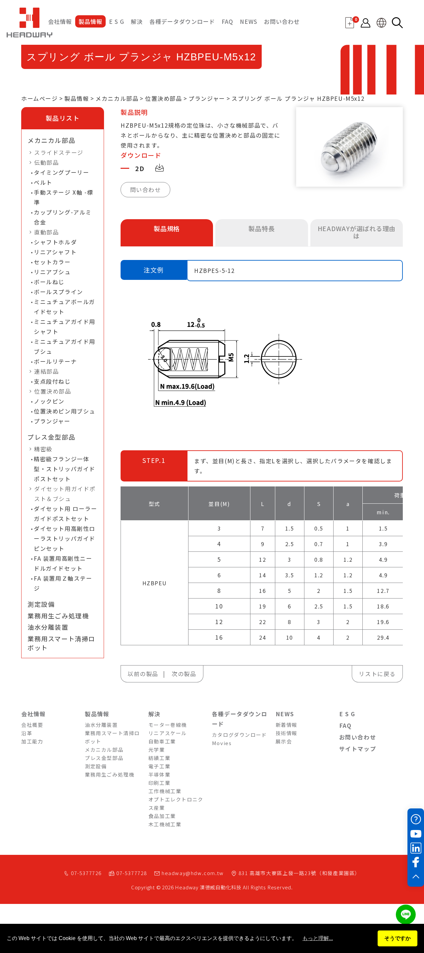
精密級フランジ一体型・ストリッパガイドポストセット (64, 469)
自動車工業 (162, 741)
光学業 (156, 749)
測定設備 (41, 604)
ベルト (43, 182)
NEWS (248, 21)
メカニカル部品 (116, 98)
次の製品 (184, 673)
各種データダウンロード (182, 21)
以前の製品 (143, 673)
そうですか (397, 938)
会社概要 (32, 724)
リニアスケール (167, 733)
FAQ (227, 21)
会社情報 (60, 21)
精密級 (43, 449)
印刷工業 (159, 782)
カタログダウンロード (239, 734)
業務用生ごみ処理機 (58, 615)
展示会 (284, 741)
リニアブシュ (52, 272)
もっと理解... (317, 938)
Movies (222, 742)
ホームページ (39, 98)
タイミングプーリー (61, 172)
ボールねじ (49, 282)
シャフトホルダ (55, 242)
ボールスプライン (58, 291)
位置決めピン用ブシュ (64, 411)
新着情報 (286, 724)
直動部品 (46, 232)
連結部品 (46, 371)
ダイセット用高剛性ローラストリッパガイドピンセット (64, 538)
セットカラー (52, 262)
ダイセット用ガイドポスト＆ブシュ (65, 493)
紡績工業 (159, 757)
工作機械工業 (165, 791)
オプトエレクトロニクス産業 (175, 803)
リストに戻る (377, 673)
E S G (116, 21)
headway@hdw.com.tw (193, 872)
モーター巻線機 (167, 724)
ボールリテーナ (55, 361)
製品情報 (90, 21)
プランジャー (206, 98)
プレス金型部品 (51, 437)
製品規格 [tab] (167, 228)
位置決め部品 (163, 98)
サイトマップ (357, 748)
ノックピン (49, 401)
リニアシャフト (55, 252)
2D (139, 168)
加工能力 (32, 741)
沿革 (26, 733)
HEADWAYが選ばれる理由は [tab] (357, 232)
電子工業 (159, 766)
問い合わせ (145, 189)
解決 (137, 21)
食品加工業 (162, 815)
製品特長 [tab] (261, 228)
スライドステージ (58, 152)
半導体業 (159, 774)
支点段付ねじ (52, 381)
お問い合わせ (282, 21)
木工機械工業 (165, 824)
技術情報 (286, 733)
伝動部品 (46, 162)
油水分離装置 (48, 627)
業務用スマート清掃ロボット (61, 643)
